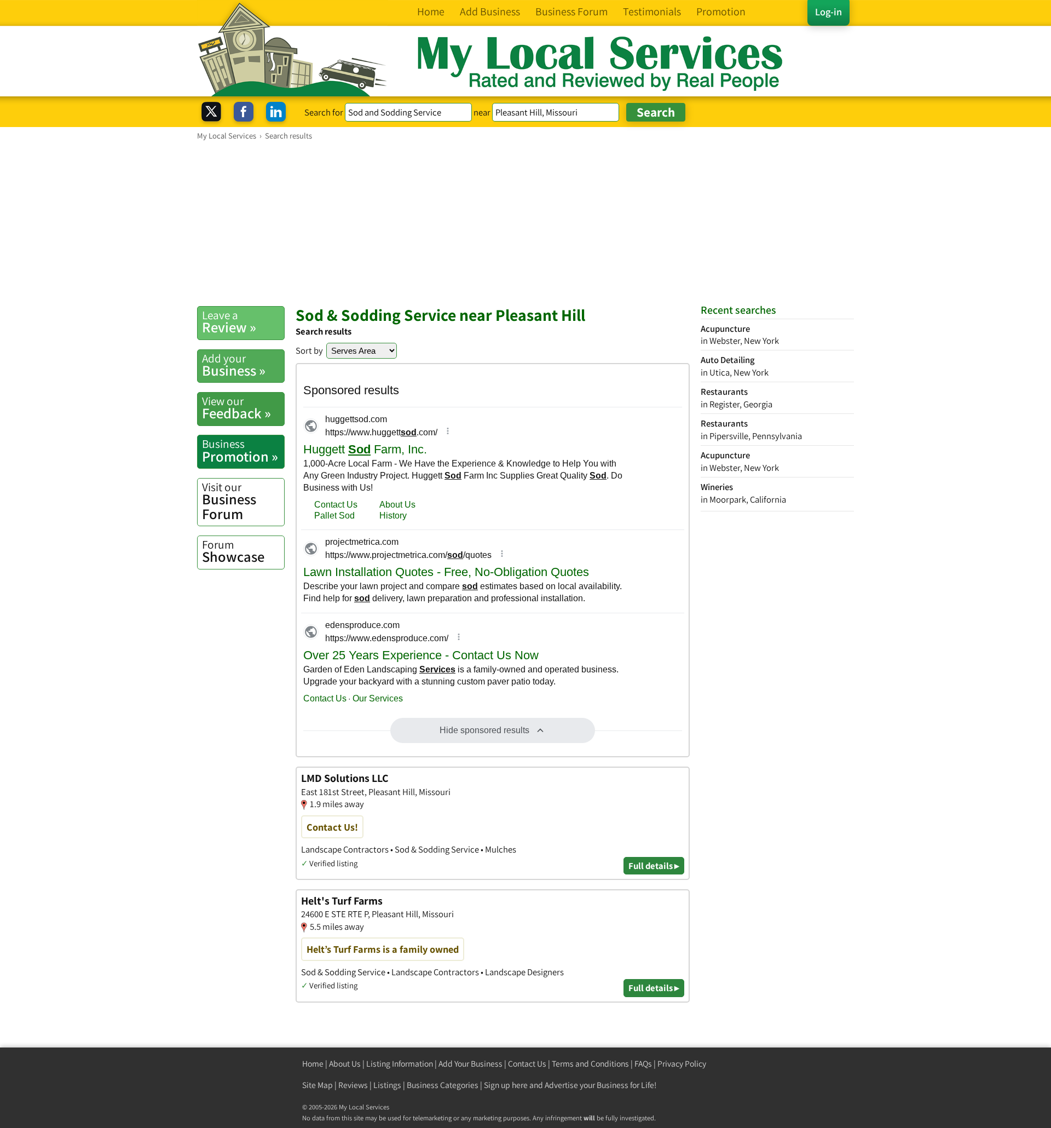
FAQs (643, 1063)
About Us (345, 1063)
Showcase (233, 551)
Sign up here (506, 1085)
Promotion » (240, 450)
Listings (387, 1085)
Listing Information (399, 1063)
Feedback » (236, 408)
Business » (233, 365)
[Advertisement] (525, 223)
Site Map (317, 1085)
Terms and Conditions (590, 1063)
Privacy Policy (681, 1063)
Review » (229, 322)
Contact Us (527, 1063)
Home (313, 1063)
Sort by (309, 350)
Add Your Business (470, 1063)
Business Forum (229, 501)
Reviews (353, 1085)
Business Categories (442, 1085)
